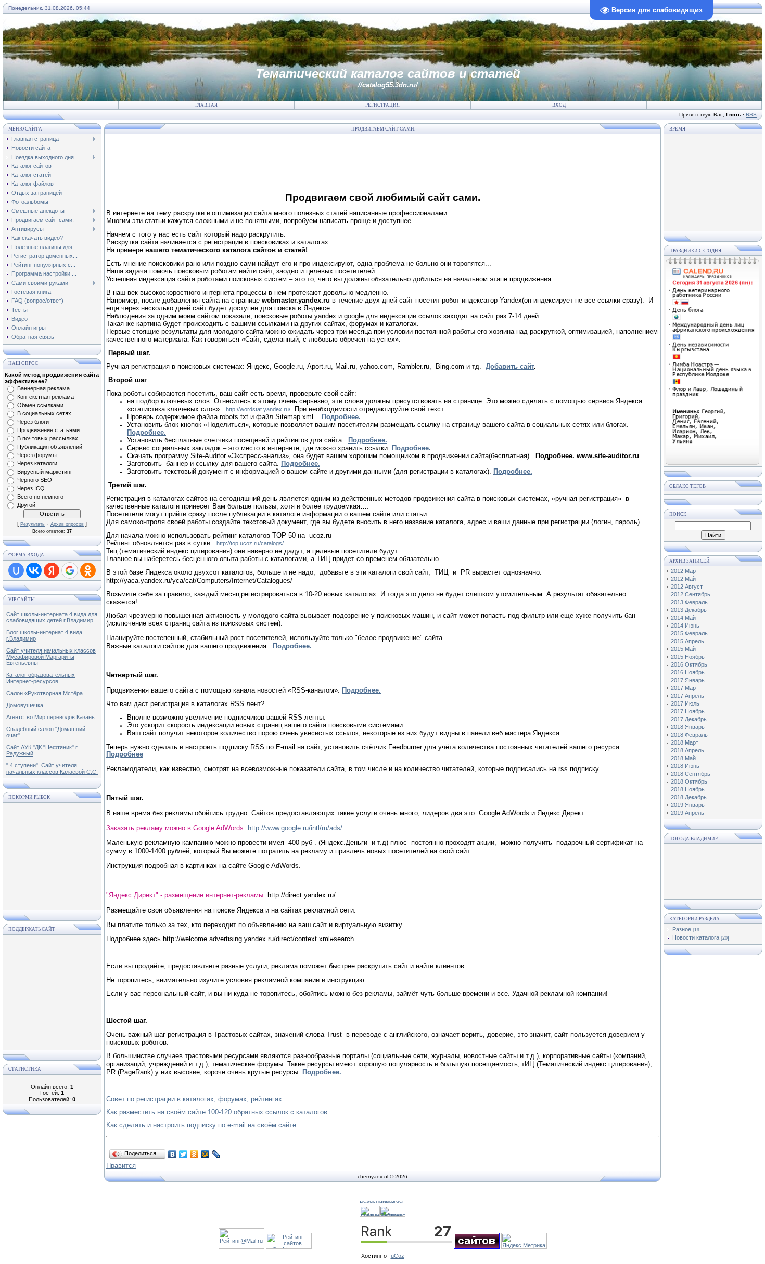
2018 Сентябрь (690, 774)
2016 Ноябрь (688, 672)
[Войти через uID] (16, 570)
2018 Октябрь (689, 781)
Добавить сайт (510, 366)
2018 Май (683, 758)
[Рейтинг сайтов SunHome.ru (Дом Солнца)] (289, 1247)
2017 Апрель (687, 696)
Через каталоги (37, 463)
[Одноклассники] (194, 1154)
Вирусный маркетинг (44, 471)
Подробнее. (341, 417)
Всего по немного (40, 496)
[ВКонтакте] (172, 1154)
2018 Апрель (687, 750)
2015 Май (683, 649)
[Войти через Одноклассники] (88, 570)
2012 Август (687, 586)
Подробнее (124, 754)
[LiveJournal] (216, 1154)
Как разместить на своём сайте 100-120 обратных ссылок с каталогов (216, 1112)
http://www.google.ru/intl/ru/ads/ (295, 828)
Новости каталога (695, 937)
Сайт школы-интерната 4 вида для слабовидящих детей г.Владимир (51, 617)
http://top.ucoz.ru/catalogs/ (250, 543)
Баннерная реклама (43, 388)
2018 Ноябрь (688, 789)
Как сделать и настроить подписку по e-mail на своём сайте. (202, 1125)
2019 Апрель (687, 813)
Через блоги (33, 422)
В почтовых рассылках (47, 438)
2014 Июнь (685, 625)
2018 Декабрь (689, 797)
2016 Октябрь (689, 664)
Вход (559, 105)
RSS (751, 115)
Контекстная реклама (45, 397)
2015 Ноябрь (688, 657)
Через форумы (37, 455)
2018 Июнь (685, 766)
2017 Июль (685, 703)
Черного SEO (34, 480)
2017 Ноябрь (688, 711)
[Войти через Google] (69, 570)
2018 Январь (688, 727)
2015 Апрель (687, 641)
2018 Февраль (689, 735)
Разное (681, 929)
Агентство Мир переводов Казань (50, 717)
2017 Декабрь (689, 719)
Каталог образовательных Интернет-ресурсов (40, 678)
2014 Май (683, 618)
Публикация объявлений (49, 447)
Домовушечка (24, 705)
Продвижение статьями (48, 430)
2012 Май (683, 579)
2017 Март (684, 688)
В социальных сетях (44, 413)
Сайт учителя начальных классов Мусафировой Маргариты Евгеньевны (51, 656)
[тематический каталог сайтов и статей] (477, 1247)
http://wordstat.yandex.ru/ (258, 409)
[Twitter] (183, 1154)
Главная (206, 105)
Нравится (121, 1165)
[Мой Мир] (205, 1154)
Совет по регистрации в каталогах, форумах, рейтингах (194, 1099)
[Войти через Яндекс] (51, 570)
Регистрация (382, 105)
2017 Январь (688, 680)
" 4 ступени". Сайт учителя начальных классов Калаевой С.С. (52, 768)
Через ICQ (31, 488)
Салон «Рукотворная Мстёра (44, 693)
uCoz (397, 1256)
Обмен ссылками (40, 405)
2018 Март (684, 742)
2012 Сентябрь (690, 594)
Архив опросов (67, 524)
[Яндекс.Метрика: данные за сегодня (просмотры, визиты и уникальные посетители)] (524, 1241)
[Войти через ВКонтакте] (34, 570)
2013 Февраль (689, 602)
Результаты (32, 524)
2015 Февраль (689, 633)
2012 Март (684, 571)
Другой (26, 505)
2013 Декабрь (689, 610)
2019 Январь (688, 805)
